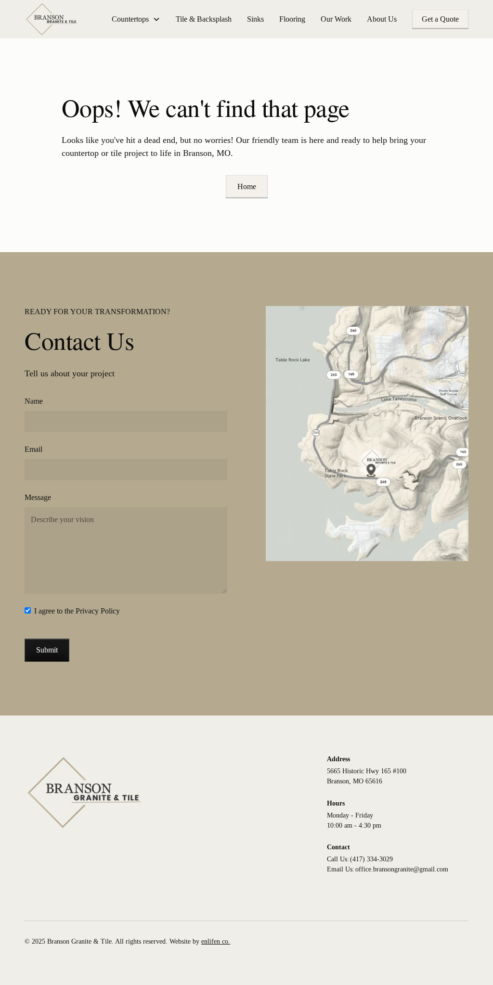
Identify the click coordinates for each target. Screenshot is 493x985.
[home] (51, 19)
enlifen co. (215, 941)
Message (38, 497)
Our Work (336, 19)
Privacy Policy (98, 611)
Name (34, 401)
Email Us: (340, 869)
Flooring (292, 19)
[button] (136, 19)
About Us (382, 19)
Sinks (255, 19)
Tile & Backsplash (204, 19)
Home (246, 186)
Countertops (130, 19)
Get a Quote (440, 19)
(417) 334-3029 (371, 859)
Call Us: (338, 859)
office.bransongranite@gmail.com (401, 869)
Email (33, 449)
